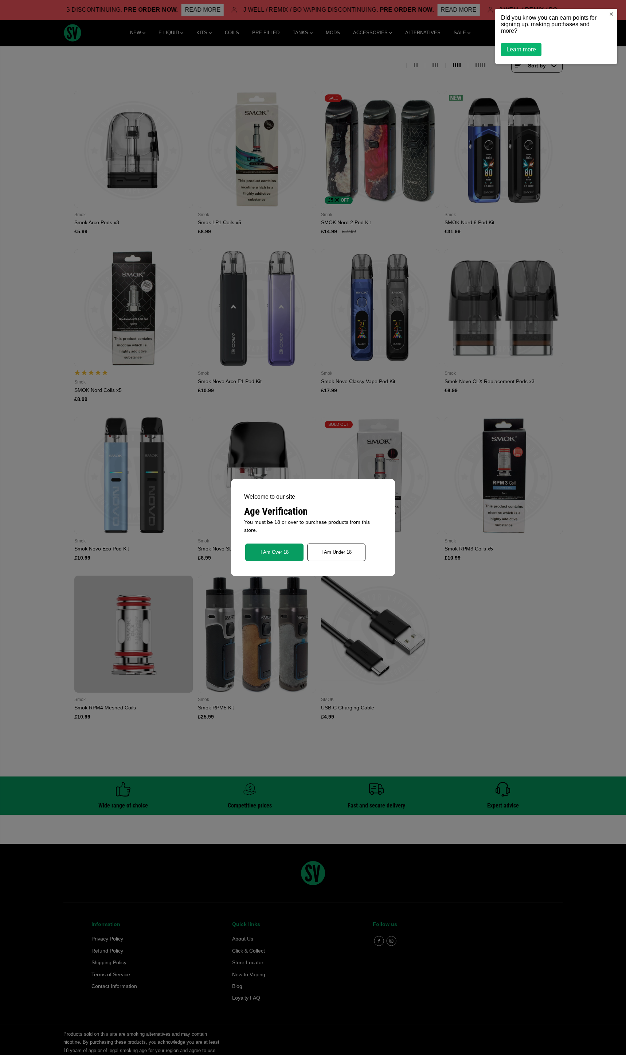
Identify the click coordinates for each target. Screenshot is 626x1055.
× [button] (611, 14)
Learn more (521, 49)
